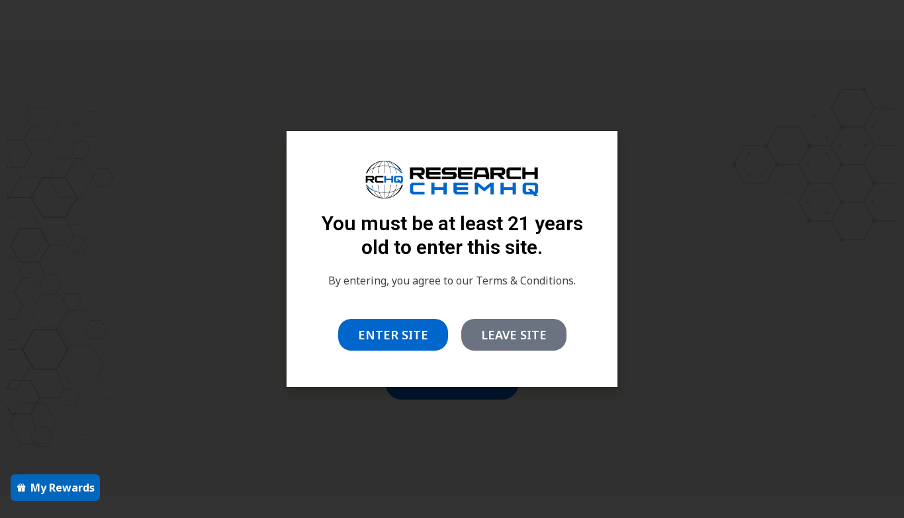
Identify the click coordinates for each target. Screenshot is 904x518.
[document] (452, 259)
